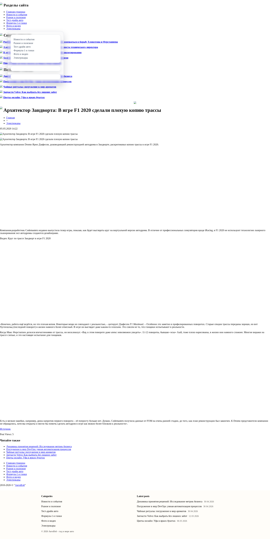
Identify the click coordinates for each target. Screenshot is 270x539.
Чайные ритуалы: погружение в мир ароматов (29, 86)
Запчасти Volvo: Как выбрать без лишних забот (30, 92)
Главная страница (15, 11)
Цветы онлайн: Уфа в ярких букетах (24, 97)
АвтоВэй (20, 485)
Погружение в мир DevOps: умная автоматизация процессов (38, 449)
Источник (5, 429)
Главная (10, 117)
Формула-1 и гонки (16, 23)
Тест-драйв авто (14, 20)
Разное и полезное (16, 17)
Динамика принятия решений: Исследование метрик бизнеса (39, 446)
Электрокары (13, 28)
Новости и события (16, 14)
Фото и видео (13, 25)
